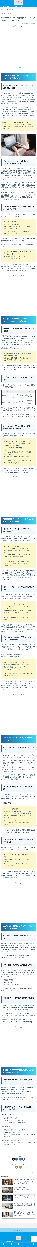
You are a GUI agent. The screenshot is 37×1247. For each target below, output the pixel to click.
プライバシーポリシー (27, 1241)
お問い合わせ (9, 1241)
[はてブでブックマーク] (20, 1159)
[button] (23, 1159)
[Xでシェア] (13, 1159)
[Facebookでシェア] (16, 1159)
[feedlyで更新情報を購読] (16, 1167)
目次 (17, 67)
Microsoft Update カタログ (12, 662)
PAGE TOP (19, 1230)
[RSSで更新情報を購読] (20, 1167)
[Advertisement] (18, 45)
